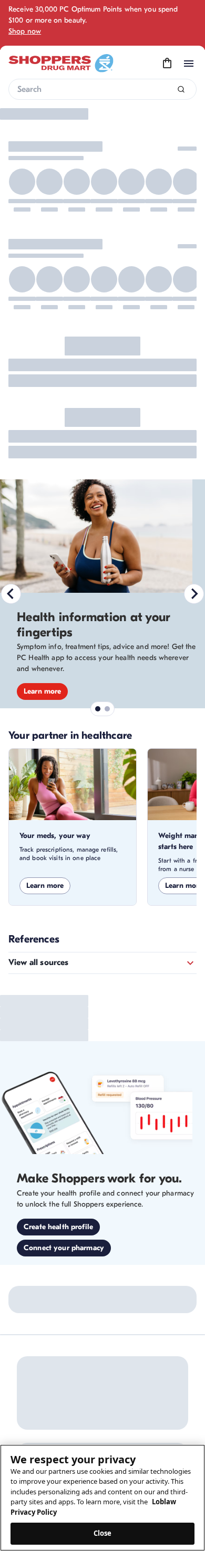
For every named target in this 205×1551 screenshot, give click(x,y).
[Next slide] (194, 235)
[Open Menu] (189, 63)
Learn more (45, 549)
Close (103, 1533)
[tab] (93, 337)
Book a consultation (57, 271)
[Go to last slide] (11, 235)
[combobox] (102, 89)
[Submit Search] (181, 89)
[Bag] (167, 63)
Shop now (24, 31)
